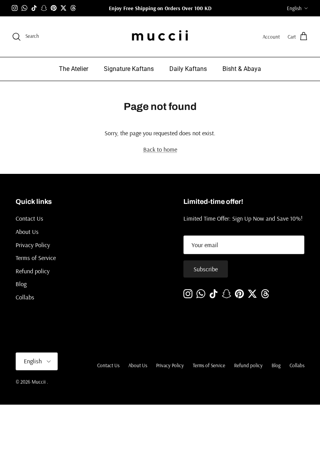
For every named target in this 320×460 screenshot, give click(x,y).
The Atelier (73, 69)
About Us (27, 231)
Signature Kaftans (129, 69)
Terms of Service (36, 258)
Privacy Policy (33, 245)
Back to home (160, 149)
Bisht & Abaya (241, 69)
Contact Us (29, 218)
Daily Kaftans (188, 69)
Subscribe (206, 269)
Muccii (39, 382)
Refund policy (33, 271)
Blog (21, 284)
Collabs (25, 297)
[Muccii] (160, 36)
